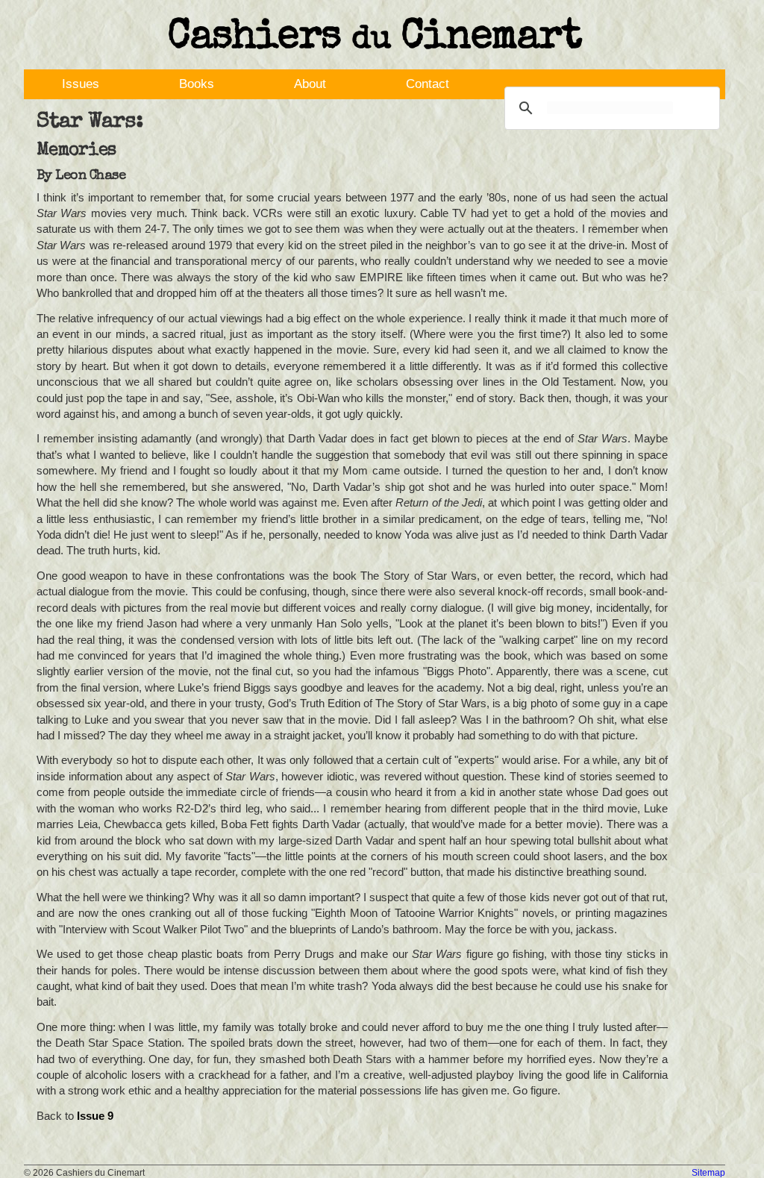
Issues (80, 84)
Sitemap (708, 1173)
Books (196, 84)
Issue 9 (95, 1115)
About (310, 84)
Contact (427, 84)
